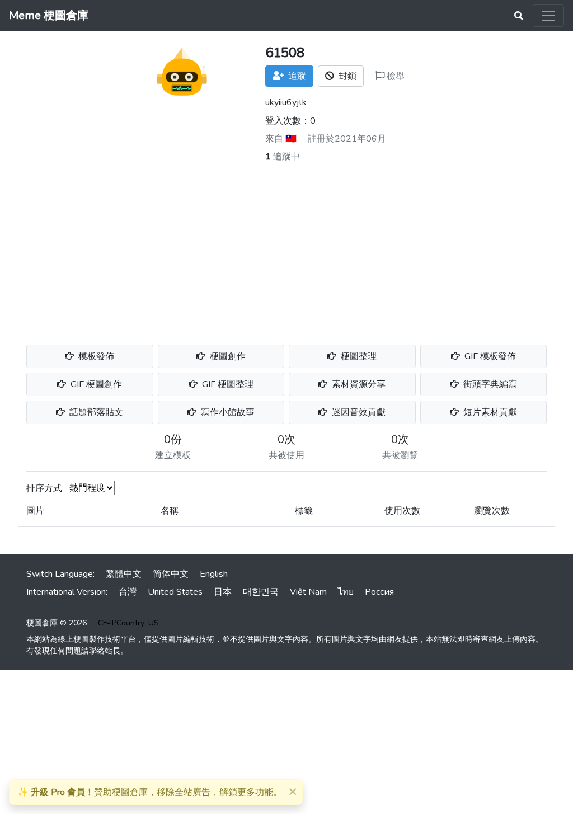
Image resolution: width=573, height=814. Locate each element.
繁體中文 (124, 574)
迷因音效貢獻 (358, 412)
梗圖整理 (358, 356)
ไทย (346, 592)
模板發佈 (95, 356)
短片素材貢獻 (489, 412)
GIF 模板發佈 (489, 356)
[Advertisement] (286, 247)
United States (175, 592)
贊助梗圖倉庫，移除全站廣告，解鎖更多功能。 (149, 792)
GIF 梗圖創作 (95, 384)
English (214, 574)
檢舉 (394, 76)
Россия (379, 592)
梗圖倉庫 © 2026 (56, 623)
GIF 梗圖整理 (226, 384)
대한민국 (261, 592)
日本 (223, 592)
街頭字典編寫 (489, 384)
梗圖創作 (227, 356)
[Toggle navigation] (548, 15)
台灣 (128, 592)
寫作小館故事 (227, 412)
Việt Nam (308, 592)
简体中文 (171, 574)
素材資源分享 (358, 384)
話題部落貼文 (95, 412)
